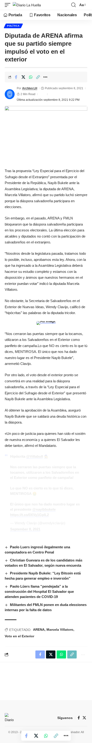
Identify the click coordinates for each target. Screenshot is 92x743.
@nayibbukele (44, 509)
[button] (9, 5)
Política (13, 25)
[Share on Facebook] (16, 77)
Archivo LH (29, 88)
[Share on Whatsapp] (30, 77)
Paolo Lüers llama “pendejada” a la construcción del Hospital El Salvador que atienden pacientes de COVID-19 (39, 591)
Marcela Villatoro (59, 629)
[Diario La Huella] (27, 5)
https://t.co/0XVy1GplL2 (29, 515)
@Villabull (34, 456)
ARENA (39, 629)
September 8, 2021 (25, 529)
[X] (84, 718)
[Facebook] (78, 718)
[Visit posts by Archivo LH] (10, 94)
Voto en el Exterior (19, 636)
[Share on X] (23, 77)
